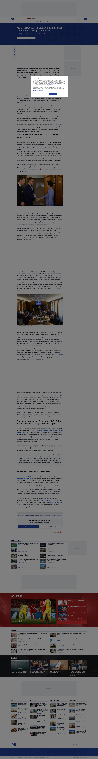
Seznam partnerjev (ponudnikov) (38, 90)
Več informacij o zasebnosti (48, 84)
